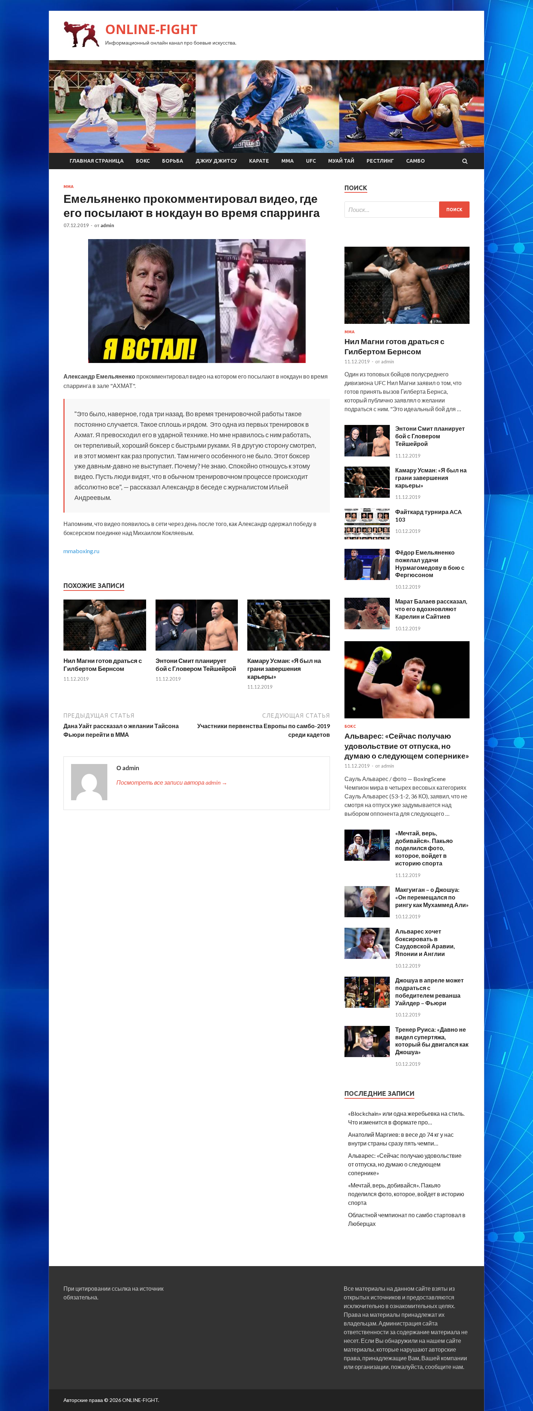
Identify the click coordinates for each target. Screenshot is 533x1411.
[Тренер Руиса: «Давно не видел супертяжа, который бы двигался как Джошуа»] (367, 1054)
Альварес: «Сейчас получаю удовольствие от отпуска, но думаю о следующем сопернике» (406, 745)
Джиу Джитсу (216, 161)
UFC (311, 161)
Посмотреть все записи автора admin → (171, 782)
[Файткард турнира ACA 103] (367, 537)
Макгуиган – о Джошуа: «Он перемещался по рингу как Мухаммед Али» (432, 897)
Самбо (415, 161)
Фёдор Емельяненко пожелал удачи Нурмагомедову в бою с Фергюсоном (429, 563)
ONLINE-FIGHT (151, 29)
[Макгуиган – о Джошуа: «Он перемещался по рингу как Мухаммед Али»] (367, 914)
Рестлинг (380, 161)
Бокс (143, 161)
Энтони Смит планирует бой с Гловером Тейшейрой (196, 664)
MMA (287, 161)
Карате (259, 161)
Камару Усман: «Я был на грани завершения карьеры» (284, 668)
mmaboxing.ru (81, 550)
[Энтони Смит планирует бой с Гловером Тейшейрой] (197, 652)
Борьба (172, 161)
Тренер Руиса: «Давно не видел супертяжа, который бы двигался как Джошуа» (431, 1040)
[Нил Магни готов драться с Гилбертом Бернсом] (104, 652)
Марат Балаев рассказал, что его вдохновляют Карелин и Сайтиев (431, 609)
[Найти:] (407, 209)
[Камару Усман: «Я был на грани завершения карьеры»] (288, 652)
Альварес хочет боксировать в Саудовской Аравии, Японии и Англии (425, 942)
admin (107, 225)
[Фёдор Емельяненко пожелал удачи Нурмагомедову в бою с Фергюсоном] (367, 577)
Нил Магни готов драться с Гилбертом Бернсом (102, 664)
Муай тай (341, 161)
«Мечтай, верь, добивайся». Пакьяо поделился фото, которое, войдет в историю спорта (424, 848)
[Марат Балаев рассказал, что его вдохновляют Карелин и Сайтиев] (367, 626)
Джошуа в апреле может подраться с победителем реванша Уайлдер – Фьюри (429, 991)
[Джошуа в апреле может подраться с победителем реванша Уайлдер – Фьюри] (367, 1005)
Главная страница (97, 161)
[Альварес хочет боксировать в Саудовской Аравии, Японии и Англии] (367, 956)
